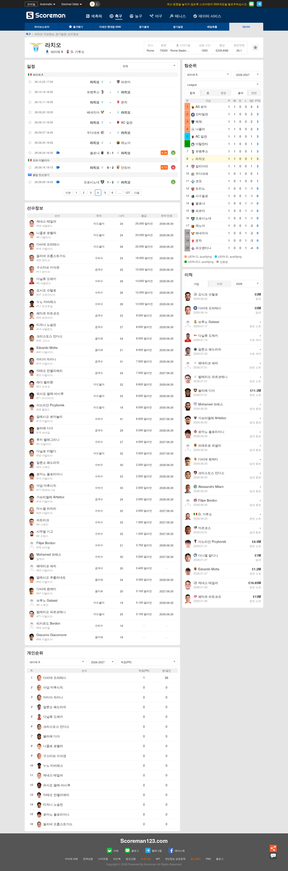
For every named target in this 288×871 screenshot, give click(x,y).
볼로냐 (94, 152)
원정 (223, 93)
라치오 (94, 82)
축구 (118, 15)
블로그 (135, 850)
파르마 (125, 82)
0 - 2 (110, 167)
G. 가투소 (77, 51)
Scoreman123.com (144, 840)
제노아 (125, 142)
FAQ (208, 858)
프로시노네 (91, 182)
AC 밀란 (127, 122)
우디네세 (93, 132)
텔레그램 (157, 850)
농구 (138, 15)
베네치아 (93, 112)
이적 (219, 284)
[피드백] (273, 858)
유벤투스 (93, 92)
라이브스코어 (41, 26)
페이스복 (180, 850)
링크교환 (131, 858)
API (158, 858)
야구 (158, 15)
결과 (240, 93)
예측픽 (96, 15)
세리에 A (57, 51)
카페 (115, 850)
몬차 (124, 102)
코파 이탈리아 (41, 160)
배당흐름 (212, 26)
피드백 (117, 858)
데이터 (246, 26)
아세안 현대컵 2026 (110, 26)
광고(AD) (196, 858)
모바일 (31, 4)
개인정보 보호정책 (175, 858)
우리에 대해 (71, 858)
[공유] (273, 851)
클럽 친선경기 (41, 175)
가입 (196, 284)
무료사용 (146, 858)
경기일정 (178, 26)
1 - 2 (110, 182)
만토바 (125, 167)
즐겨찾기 (78, 26)
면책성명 (88, 858)
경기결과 (144, 26)
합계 (192, 93)
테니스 (180, 15)
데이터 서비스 (210, 15)
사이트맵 (103, 858)
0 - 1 (110, 152)
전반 (254, 93)
